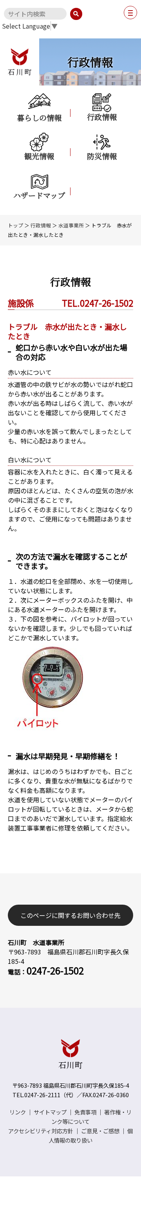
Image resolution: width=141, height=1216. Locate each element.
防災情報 (102, 156)
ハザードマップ (39, 195)
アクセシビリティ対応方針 (40, 1131)
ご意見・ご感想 (100, 1131)
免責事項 (85, 1112)
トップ (15, 225)
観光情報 (39, 156)
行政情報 (102, 116)
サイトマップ (50, 1112)
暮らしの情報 (39, 117)
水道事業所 (71, 225)
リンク (17, 1112)
